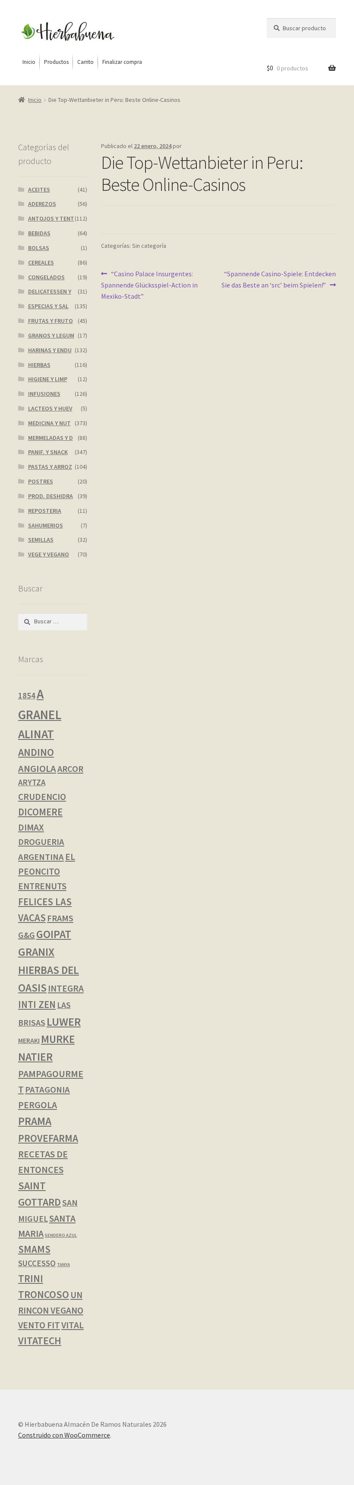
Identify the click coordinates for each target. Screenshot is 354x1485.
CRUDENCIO (42, 797)
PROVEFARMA (48, 1138)
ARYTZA (31, 782)
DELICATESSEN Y (49, 291)
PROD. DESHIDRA (50, 496)
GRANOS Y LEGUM (51, 335)
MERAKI (29, 1040)
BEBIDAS (39, 233)
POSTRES (40, 481)
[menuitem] (29, 62)
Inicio (34, 100)
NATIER (35, 1057)
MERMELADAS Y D (50, 438)
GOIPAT (53, 934)
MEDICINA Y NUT (49, 423)
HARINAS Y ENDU (50, 350)
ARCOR (70, 768)
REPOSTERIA (44, 511)
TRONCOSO (43, 1294)
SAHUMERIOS (45, 525)
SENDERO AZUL (61, 1235)
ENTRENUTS (42, 886)
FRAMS (60, 918)
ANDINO (36, 752)
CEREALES (41, 262)
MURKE (58, 1039)
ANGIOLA (37, 768)
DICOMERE (40, 812)
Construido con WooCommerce (64, 1435)
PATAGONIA (47, 1089)
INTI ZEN (37, 1004)
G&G (26, 934)
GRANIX (36, 952)
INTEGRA (66, 988)
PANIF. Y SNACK (48, 452)
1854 (26, 695)
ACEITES (39, 189)
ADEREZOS (42, 204)
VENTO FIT (39, 1325)
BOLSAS (38, 248)
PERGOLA (37, 1105)
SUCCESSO (37, 1263)
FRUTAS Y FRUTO (50, 321)
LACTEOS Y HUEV (50, 408)
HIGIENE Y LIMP (47, 379)
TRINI (30, 1278)
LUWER (64, 1021)
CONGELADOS (46, 277)
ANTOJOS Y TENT (51, 218)
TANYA (63, 1264)
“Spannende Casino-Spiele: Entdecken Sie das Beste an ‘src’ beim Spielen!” (278, 279)
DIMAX (31, 827)
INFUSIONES (44, 394)
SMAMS (34, 1249)
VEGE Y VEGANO (48, 554)
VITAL (72, 1325)
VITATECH (39, 1340)
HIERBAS (39, 365)
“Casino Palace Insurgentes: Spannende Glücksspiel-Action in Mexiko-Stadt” (149, 284)
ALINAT (36, 734)
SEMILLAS (41, 539)
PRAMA (34, 1121)
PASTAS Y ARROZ (50, 467)
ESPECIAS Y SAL (48, 306)
